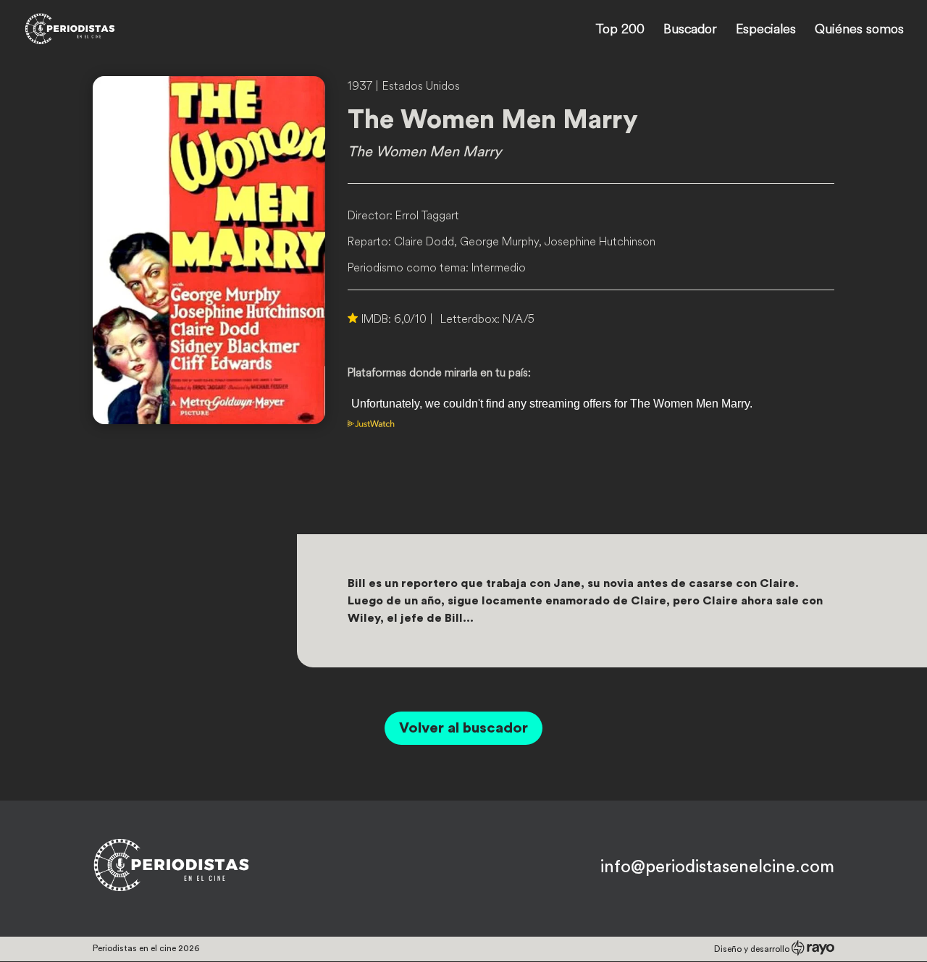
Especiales (766, 30)
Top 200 (620, 30)
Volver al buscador (463, 728)
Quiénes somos (859, 30)
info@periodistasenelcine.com (717, 867)
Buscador (690, 30)
